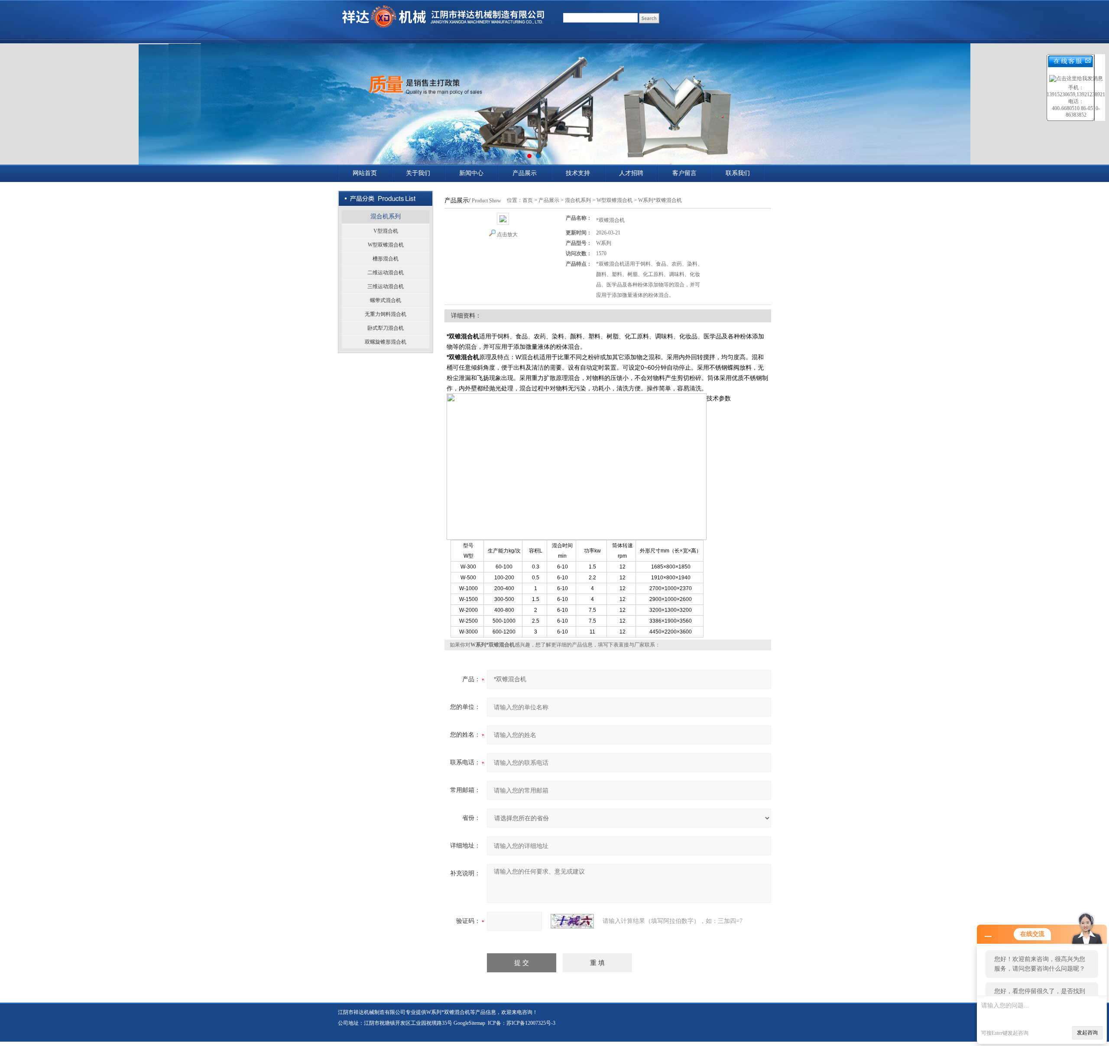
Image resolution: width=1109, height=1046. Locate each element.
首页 (527, 200)
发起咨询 (1087, 1033)
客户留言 (684, 173)
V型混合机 (385, 231)
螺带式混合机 (385, 300)
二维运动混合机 (385, 273)
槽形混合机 (386, 259)
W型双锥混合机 (386, 245)
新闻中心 (471, 173)
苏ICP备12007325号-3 (530, 1023)
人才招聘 (631, 173)
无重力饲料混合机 (385, 314)
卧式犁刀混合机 (385, 328)
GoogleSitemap (469, 1023)
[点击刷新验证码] (572, 921)
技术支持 (578, 173)
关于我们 (418, 173)
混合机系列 (385, 216)
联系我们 (738, 173)
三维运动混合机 (385, 286)
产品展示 (524, 173)
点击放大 (507, 234)
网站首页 (365, 173)
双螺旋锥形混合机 (385, 342)
